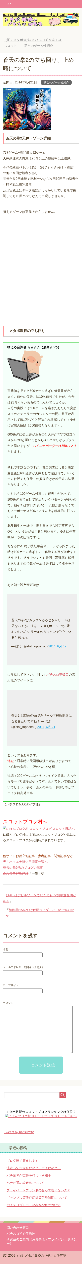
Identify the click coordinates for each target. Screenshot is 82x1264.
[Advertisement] (41, 267)
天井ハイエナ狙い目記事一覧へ (25, 861)
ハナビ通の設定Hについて (25, 1183)
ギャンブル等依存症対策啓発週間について (37, 1197)
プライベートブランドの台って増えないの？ (38, 1190)
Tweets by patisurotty (19, 1132)
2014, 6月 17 (57, 646)
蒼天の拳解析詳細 (15, 873)
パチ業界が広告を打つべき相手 (29, 1175)
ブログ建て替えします (22, 1160)
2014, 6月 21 (46, 727)
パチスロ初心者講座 (21, 1233)
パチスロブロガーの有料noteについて (34, 1205)
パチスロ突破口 (57, 674)
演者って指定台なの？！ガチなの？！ (34, 1168)
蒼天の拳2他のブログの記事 (23, 867)
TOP (33, 40)
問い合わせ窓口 (18, 1227)
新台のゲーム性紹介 (56, 82)
